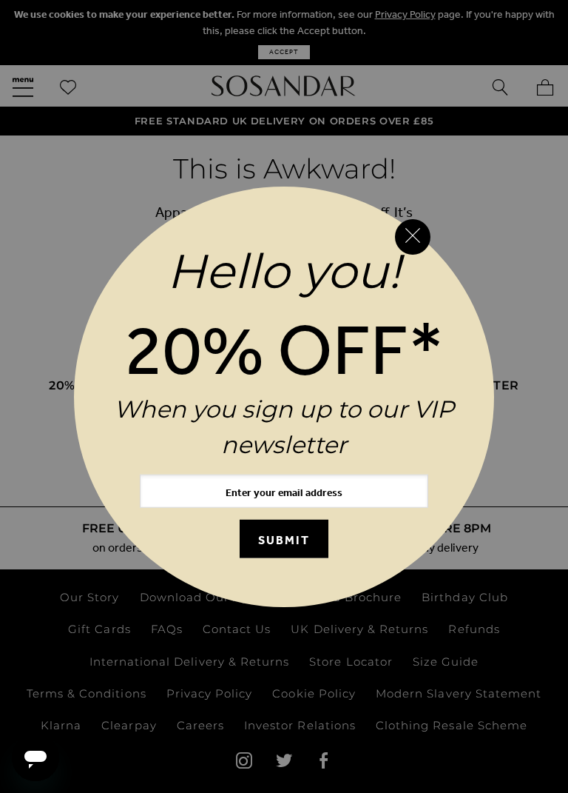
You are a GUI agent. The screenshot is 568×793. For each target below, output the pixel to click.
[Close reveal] (412, 237)
